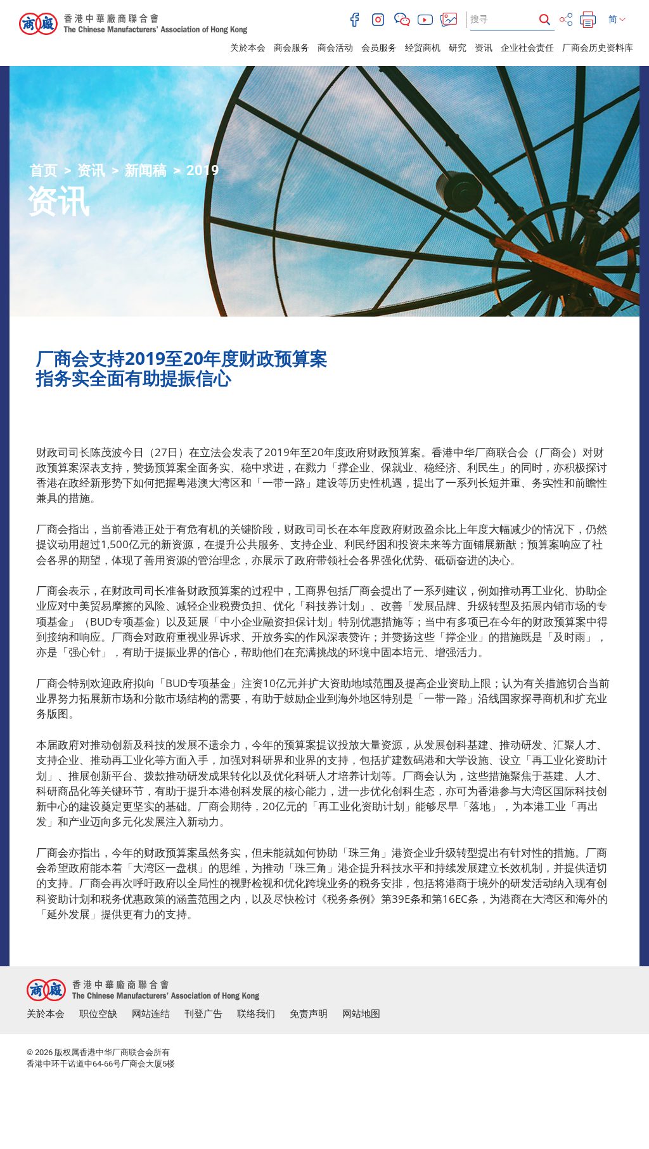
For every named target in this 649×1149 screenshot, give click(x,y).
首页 (44, 170)
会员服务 (379, 48)
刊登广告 (203, 1014)
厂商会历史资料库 (597, 48)
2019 (202, 170)
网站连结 (151, 1014)
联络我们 (256, 1014)
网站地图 (361, 1014)
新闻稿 (146, 170)
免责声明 (309, 1014)
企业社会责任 (527, 48)
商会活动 (335, 48)
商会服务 (291, 48)
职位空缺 (98, 1014)
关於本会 (248, 48)
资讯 (483, 48)
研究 (457, 48)
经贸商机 (422, 48)
